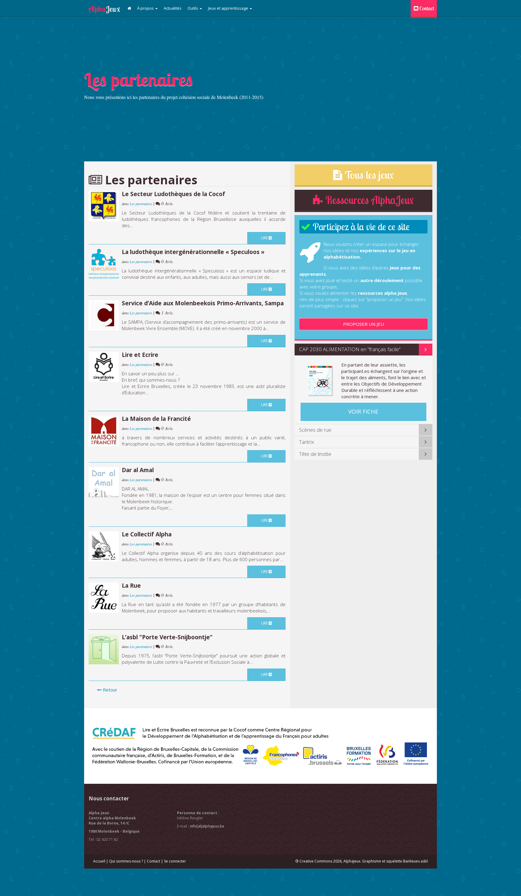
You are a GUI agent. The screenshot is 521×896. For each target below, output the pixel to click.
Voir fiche (363, 411)
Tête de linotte (315, 453)
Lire (265, 237)
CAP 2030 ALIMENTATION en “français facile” (349, 349)
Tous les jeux (368, 174)
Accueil (99, 861)
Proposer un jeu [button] (363, 324)
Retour (109, 690)
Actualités (173, 8)
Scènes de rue (315, 429)
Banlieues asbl (415, 861)
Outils (193, 8)
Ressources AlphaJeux (368, 200)
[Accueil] (129, 8)
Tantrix (306, 441)
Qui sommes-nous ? (126, 861)
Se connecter (175, 861)
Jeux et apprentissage (228, 8)
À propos (146, 8)
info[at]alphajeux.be (207, 826)
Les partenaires (141, 203)
